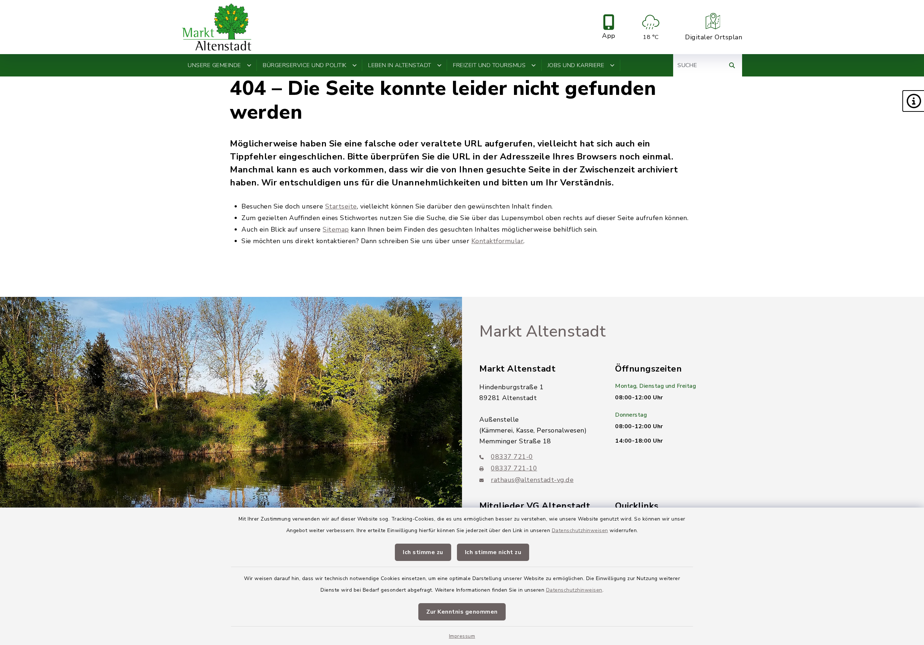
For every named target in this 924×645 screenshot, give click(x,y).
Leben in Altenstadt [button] (399, 65)
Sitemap (336, 229)
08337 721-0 (512, 456)
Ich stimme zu (423, 552)
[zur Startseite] (216, 27)
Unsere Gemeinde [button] (214, 65)
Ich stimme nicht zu (493, 552)
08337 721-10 (514, 468)
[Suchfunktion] (732, 65)
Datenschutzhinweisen (580, 530)
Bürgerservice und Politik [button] (304, 65)
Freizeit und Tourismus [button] (489, 65)
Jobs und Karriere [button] (576, 65)
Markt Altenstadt (542, 331)
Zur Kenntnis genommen (462, 612)
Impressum (462, 636)
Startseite (341, 206)
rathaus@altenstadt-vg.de (532, 479)
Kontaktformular (497, 241)
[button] (913, 101)
